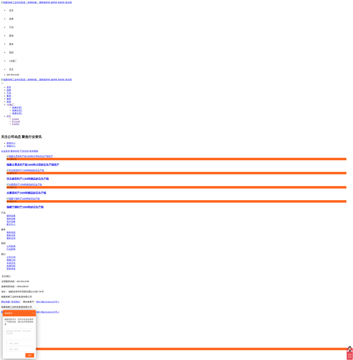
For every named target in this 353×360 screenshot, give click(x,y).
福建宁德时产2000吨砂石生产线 (25, 207)
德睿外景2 (17, 110)
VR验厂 (13, 61)
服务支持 (11, 238)
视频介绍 (11, 260)
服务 (11, 44)
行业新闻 (11, 249)
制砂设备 (11, 218)
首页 (11, 10)
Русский (16, 121)
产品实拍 (24, 151)
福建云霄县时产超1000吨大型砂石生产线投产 (33, 164)
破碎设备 (11, 216)
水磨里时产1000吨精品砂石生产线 (26, 192)
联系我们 (15, 302)
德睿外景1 (17, 107)
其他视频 (33, 151)
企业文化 (11, 263)
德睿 (11, 19)
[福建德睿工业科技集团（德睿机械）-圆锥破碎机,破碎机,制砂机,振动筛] (36, 79)
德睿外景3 (17, 113)
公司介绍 (11, 257)
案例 (11, 35)
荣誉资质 (11, 269)
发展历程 (11, 266)
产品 (11, 27)
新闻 (11, 52)
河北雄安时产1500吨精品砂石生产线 (28, 178)
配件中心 (11, 224)
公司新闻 (11, 246)
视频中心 (11, 146)
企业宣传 (5, 151)
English (15, 119)
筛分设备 (11, 221)
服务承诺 (11, 232)
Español (15, 124)
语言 (11, 69)
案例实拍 (14, 151)
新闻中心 (11, 143)
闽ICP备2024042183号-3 (47, 302)
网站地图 (5, 302)
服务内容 (11, 235)
